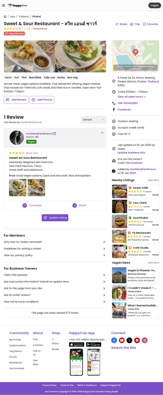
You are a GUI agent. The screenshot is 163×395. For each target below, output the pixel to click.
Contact (38, 345)
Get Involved (16, 368)
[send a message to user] (55, 134)
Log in (155, 5)
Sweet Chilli (140, 188)
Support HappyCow (110, 385)
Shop (56, 333)
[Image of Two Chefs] (119, 206)
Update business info (131, 152)
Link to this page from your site (23, 288)
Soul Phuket (140, 218)
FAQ (35, 339)
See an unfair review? (17, 295)
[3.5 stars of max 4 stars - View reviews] (134, 236)
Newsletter (15, 362)
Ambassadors (17, 345)
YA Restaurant (141, 233)
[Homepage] (17, 5)
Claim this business (15, 275)
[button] (135, 52)
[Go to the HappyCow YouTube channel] (122, 340)
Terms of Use (67, 385)
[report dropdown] (102, 133)
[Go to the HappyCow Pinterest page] (137, 340)
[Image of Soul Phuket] (119, 221)
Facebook (124, 109)
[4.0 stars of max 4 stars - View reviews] (11, 28)
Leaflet (120, 66)
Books (55, 349)
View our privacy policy (18, 255)
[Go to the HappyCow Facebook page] (114, 340)
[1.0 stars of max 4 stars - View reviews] (135, 206)
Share (123, 24)
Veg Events (15, 351)
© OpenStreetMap (145, 66)
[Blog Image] (119, 275)
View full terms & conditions (21, 302)
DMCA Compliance (87, 385)
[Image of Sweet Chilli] (119, 191)
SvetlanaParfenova (31, 122)
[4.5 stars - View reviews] (135, 221)
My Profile (15, 339)
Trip (137, 24)
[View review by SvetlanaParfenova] (16, 137)
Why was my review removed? (23, 242)
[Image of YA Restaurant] (119, 236)
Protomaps (130, 66)
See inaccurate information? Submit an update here (36, 281)
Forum (13, 356)
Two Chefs (140, 203)
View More (153, 180)
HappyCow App (82, 333)
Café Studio (141, 248)
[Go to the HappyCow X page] (129, 340)
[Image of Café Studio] (119, 251)
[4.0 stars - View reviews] (135, 251)
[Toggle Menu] (3, 5)
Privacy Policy (49, 385)
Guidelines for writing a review (22, 248)
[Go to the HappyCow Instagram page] (145, 340)
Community (19, 333)
